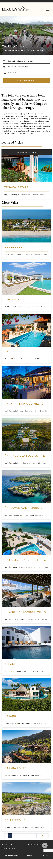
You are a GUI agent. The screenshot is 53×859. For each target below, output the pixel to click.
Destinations (7, 845)
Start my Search (26, 80)
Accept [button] (30, 855)
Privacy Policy (8, 848)
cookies (14, 855)
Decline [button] (45, 855)
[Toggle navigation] (47, 9)
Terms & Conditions (37, 845)
